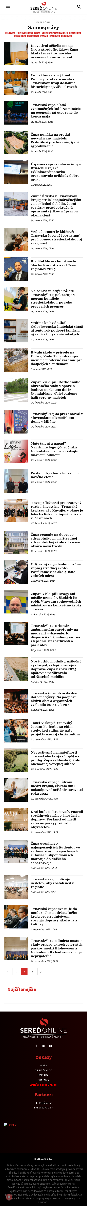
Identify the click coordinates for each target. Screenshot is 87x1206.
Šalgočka (33, 36)
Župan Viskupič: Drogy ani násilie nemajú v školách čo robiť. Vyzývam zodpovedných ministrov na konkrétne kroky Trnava (56, 601)
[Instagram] (43, 1046)
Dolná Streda (24, 33)
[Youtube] (50, 1046)
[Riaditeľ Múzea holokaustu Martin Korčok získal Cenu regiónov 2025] (16, 269)
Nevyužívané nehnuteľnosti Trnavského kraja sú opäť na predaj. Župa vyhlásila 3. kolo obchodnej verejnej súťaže (55, 758)
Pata (37, 33)
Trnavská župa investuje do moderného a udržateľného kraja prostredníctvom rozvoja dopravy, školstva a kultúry (54, 916)
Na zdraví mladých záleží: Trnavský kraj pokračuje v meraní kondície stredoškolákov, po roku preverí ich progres (53, 299)
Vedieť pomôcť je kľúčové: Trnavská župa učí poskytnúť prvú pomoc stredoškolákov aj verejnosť (56, 237)
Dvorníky (20, 36)
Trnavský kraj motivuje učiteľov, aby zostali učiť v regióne (52, 883)
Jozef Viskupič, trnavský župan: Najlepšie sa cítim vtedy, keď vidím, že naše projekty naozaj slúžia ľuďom (55, 729)
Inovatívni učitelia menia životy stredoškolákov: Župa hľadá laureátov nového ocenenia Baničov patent (54, 51)
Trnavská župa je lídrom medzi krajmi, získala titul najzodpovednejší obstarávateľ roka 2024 (57, 788)
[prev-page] (7, 971)
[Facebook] (36, 1046)
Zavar (44, 36)
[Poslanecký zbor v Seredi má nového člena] (16, 481)
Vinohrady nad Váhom (54, 33)
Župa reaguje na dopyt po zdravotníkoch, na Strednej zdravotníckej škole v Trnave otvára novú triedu (55, 540)
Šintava (10, 33)
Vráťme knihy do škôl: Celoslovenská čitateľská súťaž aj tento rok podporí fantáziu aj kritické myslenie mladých (57, 329)
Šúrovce (66, 36)
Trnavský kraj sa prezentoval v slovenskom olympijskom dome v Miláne (57, 418)
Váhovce (54, 36)
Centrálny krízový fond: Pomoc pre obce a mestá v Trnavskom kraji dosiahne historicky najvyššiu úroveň (54, 81)
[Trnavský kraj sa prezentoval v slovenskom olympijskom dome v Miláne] (16, 422)
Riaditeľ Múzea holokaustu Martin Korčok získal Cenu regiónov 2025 (53, 265)
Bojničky (75, 33)
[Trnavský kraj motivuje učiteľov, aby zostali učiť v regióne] (16, 887)
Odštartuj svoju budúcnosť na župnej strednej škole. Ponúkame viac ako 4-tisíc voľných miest (56, 570)
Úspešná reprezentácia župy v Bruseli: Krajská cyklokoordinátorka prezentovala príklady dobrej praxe (56, 172)
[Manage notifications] (9, 1197)
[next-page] (40, 971)
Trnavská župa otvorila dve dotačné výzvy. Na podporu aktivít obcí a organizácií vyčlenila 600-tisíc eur (54, 699)
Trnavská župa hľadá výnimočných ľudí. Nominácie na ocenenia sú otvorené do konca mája (56, 111)
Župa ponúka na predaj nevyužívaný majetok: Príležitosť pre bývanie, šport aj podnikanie (55, 140)
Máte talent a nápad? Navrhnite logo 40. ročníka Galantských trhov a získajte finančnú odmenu (54, 449)
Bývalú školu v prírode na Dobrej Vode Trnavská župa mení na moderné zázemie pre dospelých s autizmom (57, 358)
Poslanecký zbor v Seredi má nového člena (55, 475)
